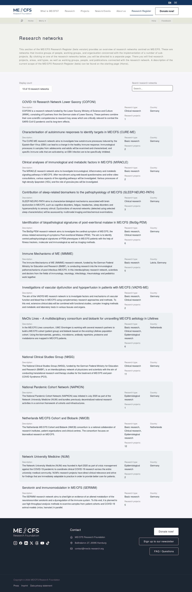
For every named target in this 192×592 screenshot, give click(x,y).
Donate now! (167, 11)
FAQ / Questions (164, 551)
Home (31, 20)
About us (121, 10)
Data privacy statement (41, 585)
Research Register (141, 10)
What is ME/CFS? (49, 10)
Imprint (24, 585)
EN (169, 2)
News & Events (103, 10)
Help (154, 20)
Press (16, 585)
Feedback (166, 20)
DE (175, 2)
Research (70, 10)
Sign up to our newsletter (159, 541)
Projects (85, 10)
